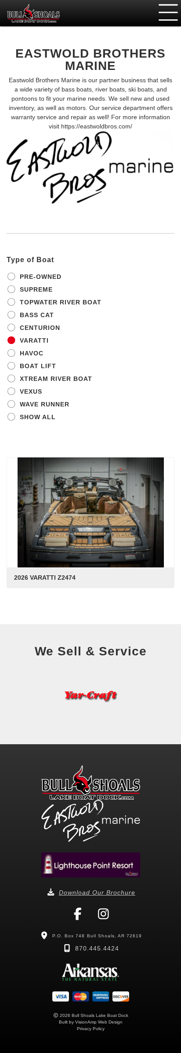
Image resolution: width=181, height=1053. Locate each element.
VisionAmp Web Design (99, 1022)
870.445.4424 (97, 948)
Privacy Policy (91, 1028)
